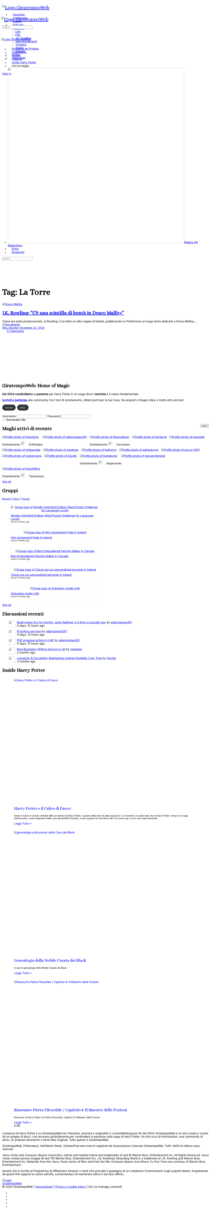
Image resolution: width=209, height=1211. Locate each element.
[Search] (4, 70)
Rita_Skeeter (11, 328)
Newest (6, 498)
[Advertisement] (100, 355)
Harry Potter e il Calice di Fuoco (42, 808)
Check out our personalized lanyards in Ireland (41, 575)
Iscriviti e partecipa (14, 400)
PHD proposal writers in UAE (35, 640)
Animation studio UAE (25, 593)
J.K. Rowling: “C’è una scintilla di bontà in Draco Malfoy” (63, 313)
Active (16, 498)
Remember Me (15, 419)
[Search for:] (17, 27)
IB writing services (29, 631)
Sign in (6, 73)
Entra (22, 407)
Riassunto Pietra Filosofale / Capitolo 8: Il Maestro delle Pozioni (70, 1110)
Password (54, 416)
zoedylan (76, 649)
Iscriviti (9, 407)
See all (6, 481)
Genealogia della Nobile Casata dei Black (50, 960)
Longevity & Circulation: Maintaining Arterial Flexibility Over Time (59, 658)
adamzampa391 (121, 622)
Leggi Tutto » (23, 823)
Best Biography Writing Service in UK (41, 649)
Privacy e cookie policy (70, 1186)
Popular (25, 498)
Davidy (111, 658)
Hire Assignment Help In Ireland (31, 537)
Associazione (44, 1186)
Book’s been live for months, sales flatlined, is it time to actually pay (61, 622)
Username (9, 416)
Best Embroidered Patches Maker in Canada (39, 556)
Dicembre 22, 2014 (32, 328)
